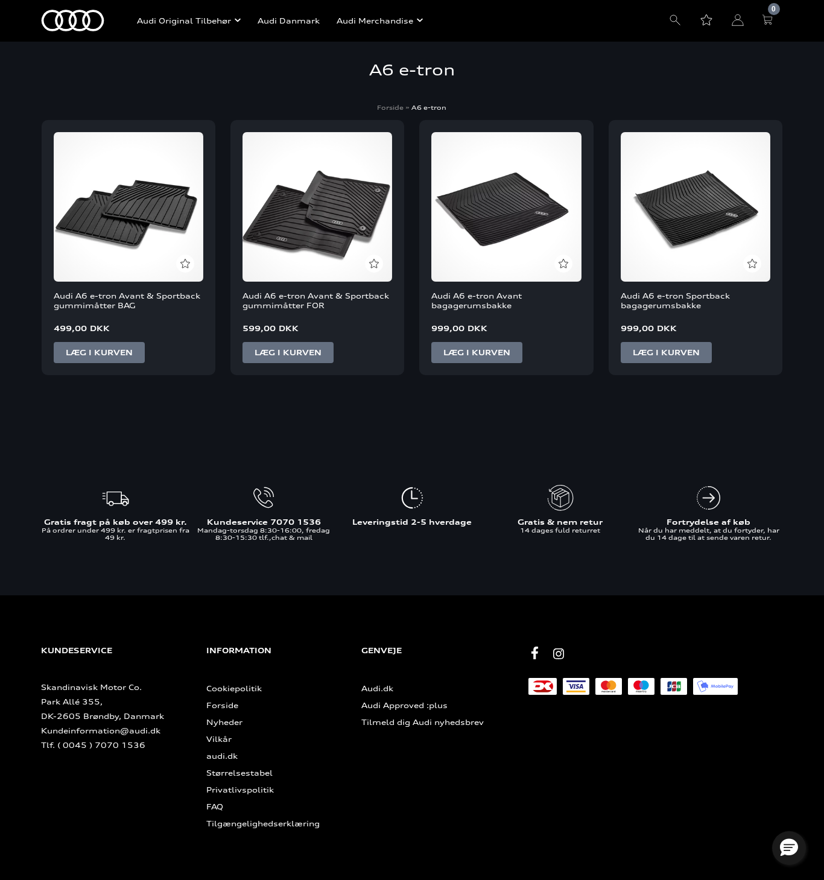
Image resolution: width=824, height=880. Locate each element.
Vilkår (219, 739)
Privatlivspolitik (240, 789)
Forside (390, 107)
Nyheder (224, 722)
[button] (789, 848)
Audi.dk (377, 688)
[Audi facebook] (534, 653)
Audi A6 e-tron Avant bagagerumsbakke (476, 300)
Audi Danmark (289, 20)
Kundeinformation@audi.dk (100, 730)
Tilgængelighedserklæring (263, 823)
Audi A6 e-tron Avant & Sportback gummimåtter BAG (127, 300)
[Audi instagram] (559, 654)
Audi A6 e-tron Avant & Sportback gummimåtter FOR (315, 300)
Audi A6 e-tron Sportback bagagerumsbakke (675, 300)
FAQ (214, 806)
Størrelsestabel (239, 772)
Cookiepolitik (234, 688)
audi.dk (222, 756)
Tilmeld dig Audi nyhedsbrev (422, 722)
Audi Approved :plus (404, 705)
